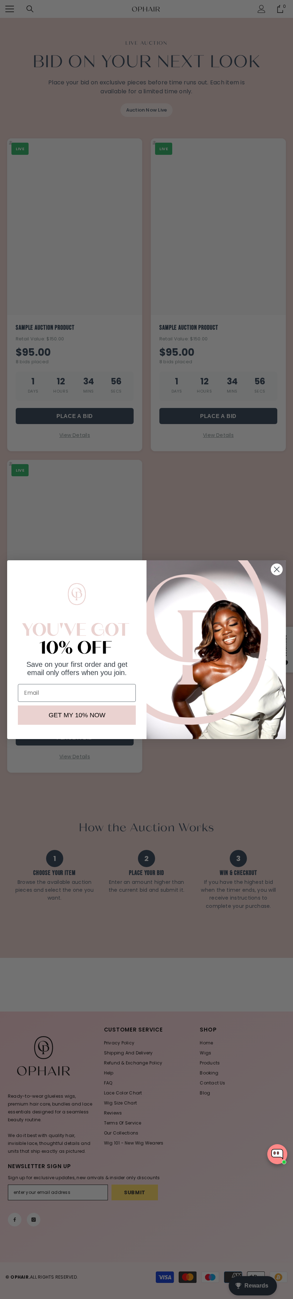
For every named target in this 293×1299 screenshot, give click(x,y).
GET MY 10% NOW (77, 715)
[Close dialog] (276, 569)
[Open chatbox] (277, 1154)
